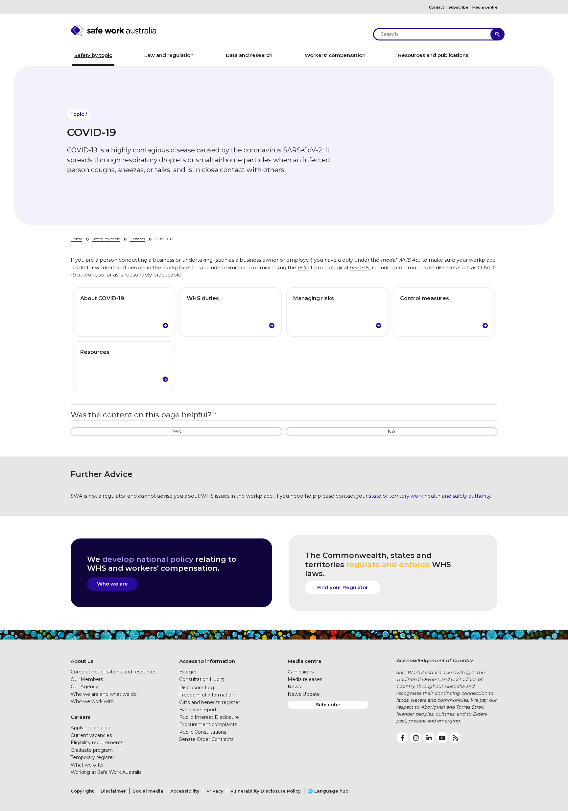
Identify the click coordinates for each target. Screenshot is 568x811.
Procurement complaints (208, 724)
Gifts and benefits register (209, 702)
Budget (188, 672)
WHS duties (203, 298)
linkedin (429, 737)
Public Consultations (202, 732)
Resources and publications (433, 55)
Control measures (424, 298)
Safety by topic (93, 55)
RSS (455, 737)
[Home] (218, 30)
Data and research (249, 55)
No (391, 431)
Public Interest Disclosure (209, 717)
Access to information (207, 661)
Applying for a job (90, 728)
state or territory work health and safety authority (429, 496)
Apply (497, 34)
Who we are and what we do (104, 694)
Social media (148, 791)
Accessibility (185, 791)
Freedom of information (206, 695)
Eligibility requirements (97, 743)
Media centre (484, 7)
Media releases (305, 679)
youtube (442, 737)
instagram (415, 737)
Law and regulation (169, 55)
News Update (304, 694)
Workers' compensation (335, 55)
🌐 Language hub (328, 791)
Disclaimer (113, 791)
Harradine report (198, 710)
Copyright (82, 791)
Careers (80, 717)
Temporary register (92, 757)
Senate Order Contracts (206, 739)
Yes (177, 431)
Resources (94, 352)
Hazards (137, 238)
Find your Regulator (342, 587)
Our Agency (84, 687)
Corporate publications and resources (113, 672)
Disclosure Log (196, 688)
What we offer (87, 765)
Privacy (215, 791)
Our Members (87, 679)
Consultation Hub (199, 679)
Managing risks (313, 298)
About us (82, 661)
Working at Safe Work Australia (106, 772)
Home (76, 238)
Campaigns (301, 672)
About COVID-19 (102, 298)
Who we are (112, 584)
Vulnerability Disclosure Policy (265, 791)
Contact (436, 7)
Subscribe (458, 7)
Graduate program (92, 750)
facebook (402, 737)
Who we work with (92, 701)
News (294, 687)
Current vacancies (91, 735)
